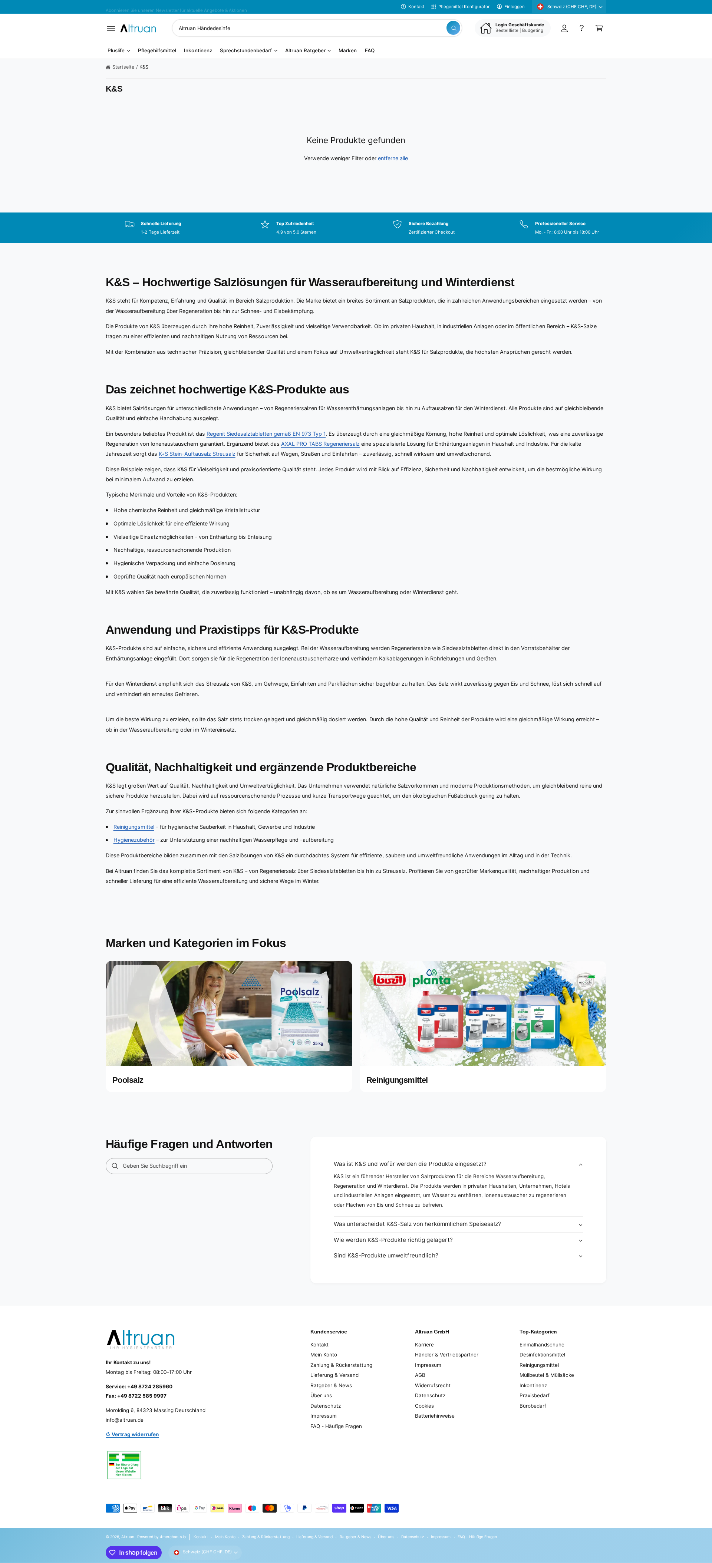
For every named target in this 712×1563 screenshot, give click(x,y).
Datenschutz (325, 1406)
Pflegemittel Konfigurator (464, 6)
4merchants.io (173, 1536)
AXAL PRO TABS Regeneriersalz (320, 444)
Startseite (123, 67)
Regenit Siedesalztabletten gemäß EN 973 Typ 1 (266, 434)
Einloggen (514, 6)
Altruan (127, 1536)
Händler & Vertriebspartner (446, 1355)
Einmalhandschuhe (542, 1345)
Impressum (323, 1416)
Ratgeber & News (331, 1385)
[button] (111, 28)
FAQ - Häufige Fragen (336, 1426)
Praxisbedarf (535, 1395)
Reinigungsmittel (133, 827)
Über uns (321, 1395)
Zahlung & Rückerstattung (341, 1365)
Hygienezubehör (134, 840)
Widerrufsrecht (433, 1385)
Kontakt (416, 6)
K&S (143, 67)
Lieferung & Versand (334, 1375)
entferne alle (393, 158)
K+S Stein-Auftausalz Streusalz (197, 454)
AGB (420, 1375)
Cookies (424, 1406)
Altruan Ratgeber (305, 51)
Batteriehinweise (435, 1416)
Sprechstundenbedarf (246, 51)
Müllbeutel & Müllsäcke (547, 1375)
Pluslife (116, 51)
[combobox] (317, 28)
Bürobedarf (533, 1406)
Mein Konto (323, 1355)
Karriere (424, 1345)
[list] (356, 228)
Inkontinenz (533, 1385)
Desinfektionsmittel (542, 1355)
